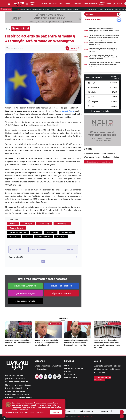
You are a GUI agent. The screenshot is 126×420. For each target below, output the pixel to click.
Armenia (13, 223)
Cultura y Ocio (102, 3)
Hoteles (67, 371)
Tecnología (110, 3)
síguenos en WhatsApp (25, 286)
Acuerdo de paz (62, 223)
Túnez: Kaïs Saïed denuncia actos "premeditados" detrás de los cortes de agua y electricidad (103, 57)
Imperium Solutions (85, 416)
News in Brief (20, 28)
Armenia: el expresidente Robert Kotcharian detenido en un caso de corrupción (18, 342)
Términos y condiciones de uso (32, 412)
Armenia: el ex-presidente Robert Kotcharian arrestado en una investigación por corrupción (76, 342)
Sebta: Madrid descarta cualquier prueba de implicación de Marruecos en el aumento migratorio (104, 64)
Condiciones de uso (86, 411)
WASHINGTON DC (43, 236)
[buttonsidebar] (9, 3)
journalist (104, 411)
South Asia (14, 236)
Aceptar (56, 412)
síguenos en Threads (25, 301)
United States (67, 232)
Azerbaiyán (28, 223)
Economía (93, 3)
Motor (85, 3)
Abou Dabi (61, 236)
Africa (27, 236)
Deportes (68, 3)
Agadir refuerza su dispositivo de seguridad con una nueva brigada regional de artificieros (104, 30)
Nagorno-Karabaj (16, 228)
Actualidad (53, 3)
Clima (66, 365)
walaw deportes (71, 377)
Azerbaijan (50, 232)
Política (44, 3)
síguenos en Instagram (25, 293)
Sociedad (77, 3)
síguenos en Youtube (61, 293)
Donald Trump (67, 111)
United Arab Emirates (18, 232)
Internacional (25, 323)
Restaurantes (70, 374)
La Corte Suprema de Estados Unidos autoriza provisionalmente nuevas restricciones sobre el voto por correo (107, 344)
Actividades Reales (34, 3)
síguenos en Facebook (61, 286)
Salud (61, 3)
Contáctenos (66, 411)
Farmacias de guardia (73, 368)
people (119, 3)
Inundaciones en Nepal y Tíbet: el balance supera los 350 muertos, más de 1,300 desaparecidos (103, 42)
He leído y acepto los (25, 412)
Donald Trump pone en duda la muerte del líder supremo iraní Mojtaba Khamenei (46, 342)
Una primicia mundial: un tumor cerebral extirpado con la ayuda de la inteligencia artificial (103, 50)
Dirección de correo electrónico (98, 161)
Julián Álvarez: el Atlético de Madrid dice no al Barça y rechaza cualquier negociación (104, 36)
